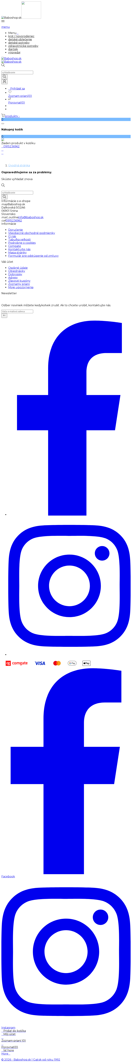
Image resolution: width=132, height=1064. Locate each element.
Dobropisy (15, 274)
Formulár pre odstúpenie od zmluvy (33, 255)
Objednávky (16, 271)
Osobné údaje (18, 267)
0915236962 (14, 220)
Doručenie (15, 229)
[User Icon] (4, 81)
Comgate (14, 246)
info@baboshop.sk (30, 217)
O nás (12, 236)
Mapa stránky (17, 252)
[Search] (4, 76)
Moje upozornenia (20, 287)
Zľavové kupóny (19, 280)
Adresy (13, 277)
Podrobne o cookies (22, 242)
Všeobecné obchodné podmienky (31, 233)
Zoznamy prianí (19, 284)
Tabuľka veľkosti (19, 239)
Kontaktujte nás (19, 249)
